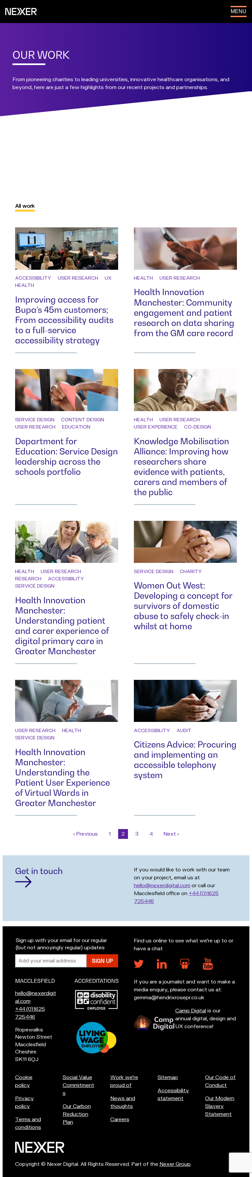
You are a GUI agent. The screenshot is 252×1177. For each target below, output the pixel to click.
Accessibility (33, 278)
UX (108, 278)
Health (24, 285)
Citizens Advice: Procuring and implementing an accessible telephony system (185, 759)
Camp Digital (190, 1010)
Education (76, 427)
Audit (184, 730)
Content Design (82, 420)
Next (172, 834)
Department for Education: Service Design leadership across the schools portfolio (66, 456)
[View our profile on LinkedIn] (162, 967)
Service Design (34, 420)
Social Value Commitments (78, 1085)
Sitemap (168, 1077)
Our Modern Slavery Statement (219, 1106)
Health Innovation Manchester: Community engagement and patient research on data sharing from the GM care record (184, 312)
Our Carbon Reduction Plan (77, 1114)
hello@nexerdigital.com (162, 885)
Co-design (197, 427)
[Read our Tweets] (139, 966)
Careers (119, 1119)
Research (28, 579)
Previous (87, 834)
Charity (191, 571)
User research (78, 278)
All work (25, 206)
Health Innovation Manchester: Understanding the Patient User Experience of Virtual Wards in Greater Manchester (62, 777)
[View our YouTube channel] (208, 968)
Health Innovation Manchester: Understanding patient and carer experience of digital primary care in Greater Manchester (62, 625)
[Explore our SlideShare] (185, 967)
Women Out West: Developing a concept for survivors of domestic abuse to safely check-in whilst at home (183, 605)
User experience (156, 427)
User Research (35, 427)
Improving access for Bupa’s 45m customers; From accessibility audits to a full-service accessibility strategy (64, 319)
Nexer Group (175, 1164)
